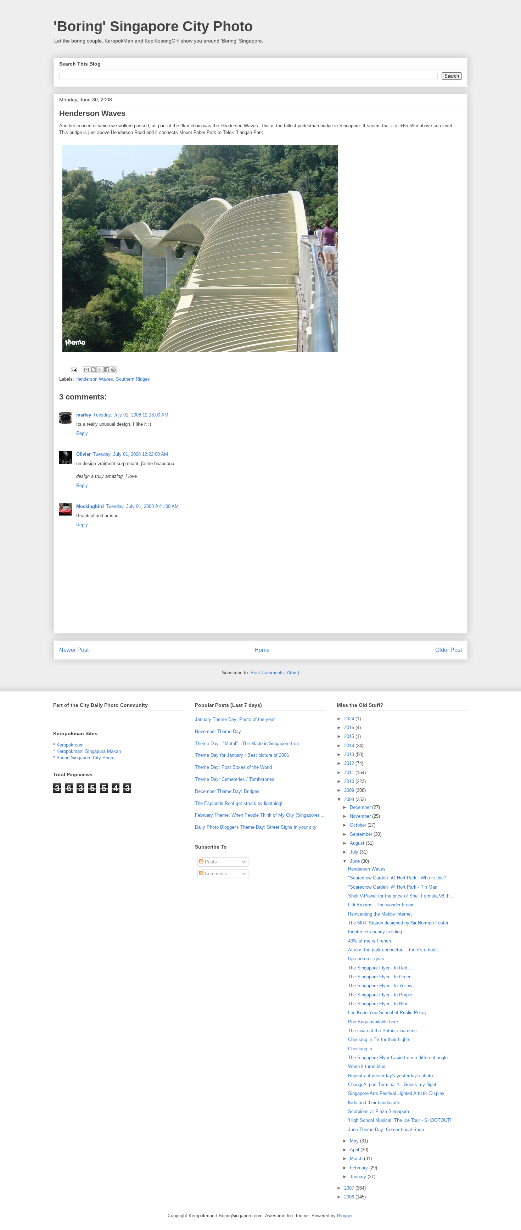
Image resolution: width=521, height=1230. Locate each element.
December (361, 807)
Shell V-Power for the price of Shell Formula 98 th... (401, 896)
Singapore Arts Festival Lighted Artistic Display (396, 1093)
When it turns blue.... (369, 1066)
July (355, 852)
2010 (349, 781)
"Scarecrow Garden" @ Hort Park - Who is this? (397, 877)
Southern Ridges (133, 379)
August (358, 843)
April (355, 1149)
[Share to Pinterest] (113, 369)
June (355, 861)
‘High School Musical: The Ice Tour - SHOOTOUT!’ (400, 1120)
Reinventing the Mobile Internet (380, 914)
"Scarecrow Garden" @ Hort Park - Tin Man (392, 887)
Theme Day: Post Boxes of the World (233, 767)
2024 (349, 718)
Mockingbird (90, 506)
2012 (349, 763)
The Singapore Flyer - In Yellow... (382, 985)
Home (262, 650)
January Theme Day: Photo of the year (235, 719)
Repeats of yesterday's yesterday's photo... (392, 1075)
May (355, 1141)
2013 (349, 754)
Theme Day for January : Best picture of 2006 (242, 755)
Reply (82, 433)
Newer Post (74, 650)
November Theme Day (218, 731)
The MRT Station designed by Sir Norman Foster (398, 923)
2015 (349, 736)
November (361, 816)
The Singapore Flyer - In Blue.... (381, 1003)
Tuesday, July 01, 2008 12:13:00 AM (130, 415)
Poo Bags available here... (375, 1021)
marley (83, 415)
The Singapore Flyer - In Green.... (382, 976)
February (359, 1167)
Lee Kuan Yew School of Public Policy (387, 1012)
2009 (349, 790)
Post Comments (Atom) (275, 672)
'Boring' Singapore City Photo (153, 26)
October (359, 825)
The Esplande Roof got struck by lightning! (238, 803)
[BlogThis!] (93, 369)
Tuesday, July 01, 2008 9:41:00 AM (142, 506)
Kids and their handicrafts (374, 1102)
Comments (215, 873)
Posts (210, 862)
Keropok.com (70, 745)
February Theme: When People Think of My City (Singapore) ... (260, 815)
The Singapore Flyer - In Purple (380, 994)
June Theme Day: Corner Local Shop (386, 1129)
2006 (349, 1197)
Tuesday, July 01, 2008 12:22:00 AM (130, 454)
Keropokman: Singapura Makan (88, 751)
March (357, 1158)
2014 (349, 745)
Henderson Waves (94, 379)
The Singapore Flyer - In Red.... (380, 968)
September (362, 834)
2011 (349, 772)
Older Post (448, 650)
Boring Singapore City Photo (85, 757)
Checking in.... (363, 1048)
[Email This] (86, 369)
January (359, 1176)
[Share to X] (99, 369)
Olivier (83, 454)
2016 (349, 727)
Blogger (344, 1215)
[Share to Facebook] (106, 369)
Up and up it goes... (368, 958)
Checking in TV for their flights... (381, 1039)
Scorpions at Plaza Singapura (378, 1111)
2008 (349, 799)
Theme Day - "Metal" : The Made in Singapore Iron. (247, 743)
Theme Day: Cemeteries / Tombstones (234, 779)
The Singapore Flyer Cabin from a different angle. (398, 1057)
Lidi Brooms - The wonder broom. (382, 904)
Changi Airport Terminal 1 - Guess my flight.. (393, 1084)
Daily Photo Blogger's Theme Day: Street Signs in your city (255, 827)
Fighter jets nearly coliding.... (378, 931)
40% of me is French (369, 941)
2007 (349, 1188)
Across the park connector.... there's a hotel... (395, 949)
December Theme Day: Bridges (227, 791)
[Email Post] (73, 369)
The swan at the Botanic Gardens (382, 1030)
